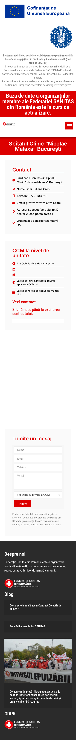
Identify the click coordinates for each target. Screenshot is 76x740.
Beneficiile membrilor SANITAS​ (27, 626)
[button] (69, 125)
